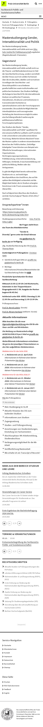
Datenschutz (8, 660)
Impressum (8, 656)
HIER (29, 272)
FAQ (3, 398)
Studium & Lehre (18, 22)
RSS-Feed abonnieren (11, 686)
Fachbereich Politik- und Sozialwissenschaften (12, 11)
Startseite (5, 22)
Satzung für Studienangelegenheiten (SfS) (21, 601)
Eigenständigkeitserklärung (14, 324)
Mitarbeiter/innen (10, 649)
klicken (32, 384)
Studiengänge (32, 25)
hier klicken (20, 360)
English (6, 693)
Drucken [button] (7, 682)
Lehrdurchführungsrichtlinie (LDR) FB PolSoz (22, 573)
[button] (21, 406)
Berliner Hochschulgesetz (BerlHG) (18, 611)
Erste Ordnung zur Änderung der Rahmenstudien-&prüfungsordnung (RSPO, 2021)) (22, 586)
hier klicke (26, 370)
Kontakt (7, 653)
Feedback (7, 689)
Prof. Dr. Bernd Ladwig (11, 307)
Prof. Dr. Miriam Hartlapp (12, 311)
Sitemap (7, 667)
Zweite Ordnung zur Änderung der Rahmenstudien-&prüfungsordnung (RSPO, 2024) (22, 595)
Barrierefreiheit (9, 664)
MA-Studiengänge (8, 28)
